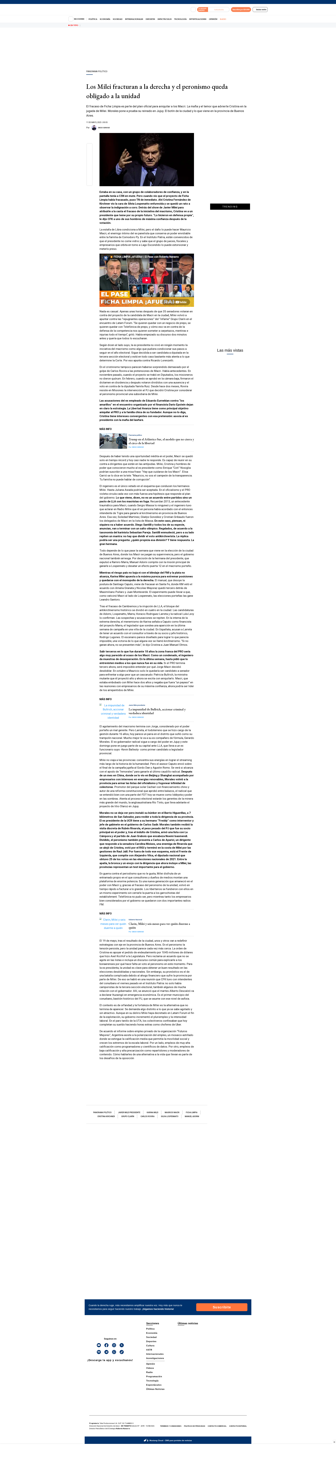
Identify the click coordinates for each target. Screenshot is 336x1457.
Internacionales (134, 19)
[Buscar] (193, 9)
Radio (223, 19)
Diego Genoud (104, 128)
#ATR (149, 1350)
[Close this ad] (334, 1442)
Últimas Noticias (155, 1389)
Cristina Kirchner (106, 1116)
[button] (89, 147)
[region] (168, 49)
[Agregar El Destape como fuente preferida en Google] (193, 127)
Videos (150, 1368)
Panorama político (102, 1112)
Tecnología (180, 19)
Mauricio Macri (172, 1112)
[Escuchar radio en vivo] (218, 9)
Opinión (213, 19)
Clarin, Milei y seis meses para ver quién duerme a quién (159, 926)
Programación (154, 1376)
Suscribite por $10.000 (241, 9)
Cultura (150, 1346)
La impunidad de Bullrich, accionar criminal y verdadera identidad (157, 711)
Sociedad (117, 19)
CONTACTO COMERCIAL (217, 1426)
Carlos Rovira (147, 1116)
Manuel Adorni (192, 1116)
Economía (105, 19)
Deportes (150, 19)
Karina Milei (152, 1112)
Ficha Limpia (191, 1112)
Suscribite (222, 1307)
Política (93, 19)
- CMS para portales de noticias (170, 1440)
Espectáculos (165, 19)
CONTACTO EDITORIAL (238, 1426)
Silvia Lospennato (169, 1116)
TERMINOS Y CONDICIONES (170, 1426)
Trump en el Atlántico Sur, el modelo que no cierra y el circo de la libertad (161, 441)
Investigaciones (197, 19)
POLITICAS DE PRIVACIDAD (194, 1426)
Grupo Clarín (127, 1116)
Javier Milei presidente (129, 1112)
